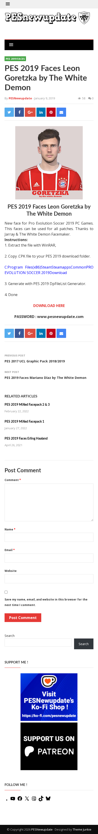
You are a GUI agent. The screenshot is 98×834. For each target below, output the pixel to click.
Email (10, 550)
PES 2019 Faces (15, 58)
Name (10, 529)
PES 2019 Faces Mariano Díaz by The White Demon (45, 377)
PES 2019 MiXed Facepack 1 (24, 421)
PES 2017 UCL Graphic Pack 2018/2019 (35, 361)
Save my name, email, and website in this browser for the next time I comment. (46, 602)
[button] (8, 4)
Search (10, 635)
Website (11, 571)
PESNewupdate (42, 829)
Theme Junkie (82, 829)
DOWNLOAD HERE (49, 305)
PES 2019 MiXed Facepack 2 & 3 (27, 404)
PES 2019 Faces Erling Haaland (26, 438)
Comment (13, 480)
